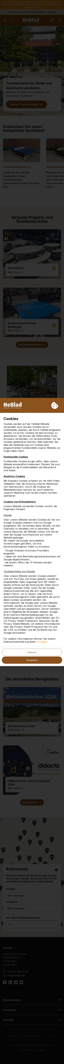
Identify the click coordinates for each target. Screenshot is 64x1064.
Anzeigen (42, 641)
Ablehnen (32, 652)
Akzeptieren (32, 660)
